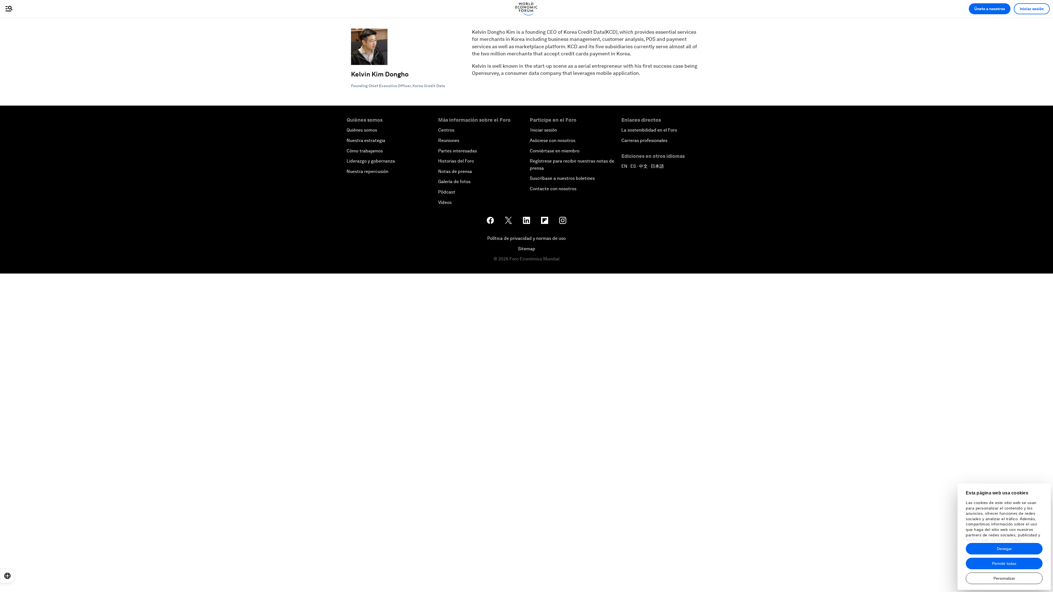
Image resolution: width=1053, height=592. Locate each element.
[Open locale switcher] (7, 576)
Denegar (1004, 549)
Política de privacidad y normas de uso (526, 238)
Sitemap (526, 248)
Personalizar (1004, 578)
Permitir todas (1004, 563)
